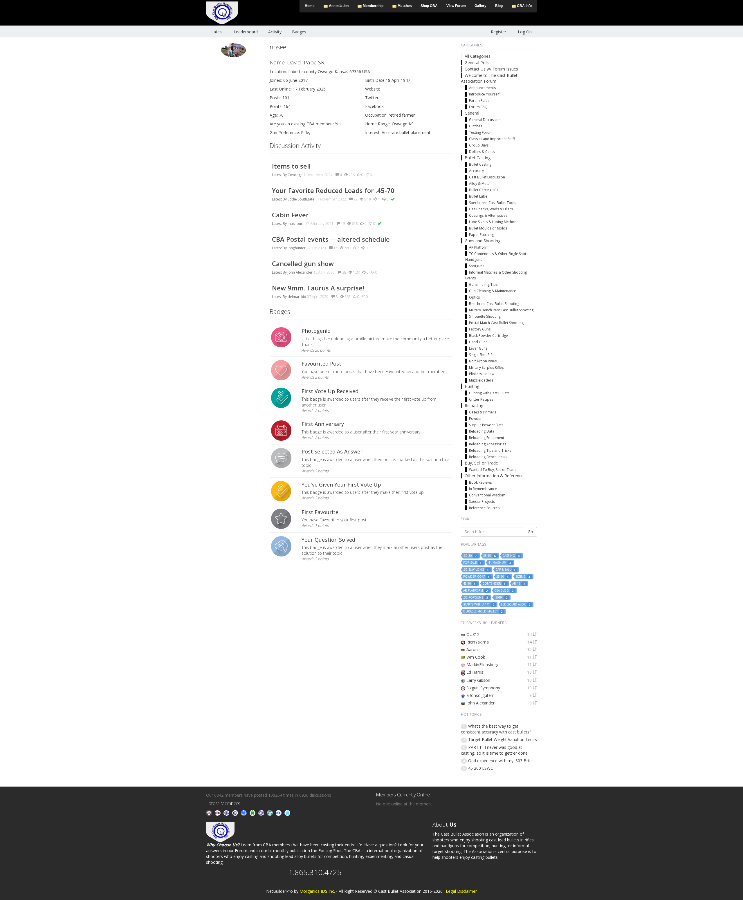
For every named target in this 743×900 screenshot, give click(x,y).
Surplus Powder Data (486, 424)
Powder (475, 418)
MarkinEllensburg (482, 664)
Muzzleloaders (481, 380)
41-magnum (499, 563)
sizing (522, 576)
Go (530, 531)
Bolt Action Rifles (483, 361)
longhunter (297, 247)
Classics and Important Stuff (492, 138)
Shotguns (476, 265)
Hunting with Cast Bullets (489, 393)
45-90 (469, 583)
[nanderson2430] (270, 812)
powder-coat (476, 576)
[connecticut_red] (261, 812)
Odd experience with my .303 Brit (499, 760)
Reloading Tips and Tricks (490, 450)
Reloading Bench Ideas (487, 456)
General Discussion (485, 119)
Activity (275, 32)
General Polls (477, 62)
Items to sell (291, 166)
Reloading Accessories (487, 444)
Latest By (279, 174)
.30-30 (470, 556)
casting (511, 556)
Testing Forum (481, 132)
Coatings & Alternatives (488, 215)
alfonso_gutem (480, 695)
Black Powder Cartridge (488, 335)
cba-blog (503, 590)
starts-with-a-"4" (478, 604)
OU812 (472, 634)
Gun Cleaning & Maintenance (492, 290)
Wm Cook (475, 657)
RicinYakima (477, 642)
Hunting (472, 386)
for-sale (472, 563)
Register (498, 32)
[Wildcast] (279, 812)
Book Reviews (480, 482)
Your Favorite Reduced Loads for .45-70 (333, 190)
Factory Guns (479, 329)
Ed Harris (474, 672)
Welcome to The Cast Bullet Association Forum (489, 78)
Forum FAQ (478, 106)
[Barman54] (287, 812)
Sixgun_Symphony (483, 688)
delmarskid (297, 296)
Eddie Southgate (301, 199)
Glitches (475, 126)
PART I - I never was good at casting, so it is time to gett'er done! (495, 750)
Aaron (472, 649)
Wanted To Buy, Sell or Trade (493, 469)
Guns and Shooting (482, 240)
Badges (299, 32)
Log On (525, 32)
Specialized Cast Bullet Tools (492, 202)
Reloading (474, 405)
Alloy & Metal (479, 183)
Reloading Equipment (486, 437)
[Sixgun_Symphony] (209, 812)
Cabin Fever (290, 214)
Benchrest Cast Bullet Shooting (494, 303)
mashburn (296, 223)
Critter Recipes (481, 399)
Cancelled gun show (303, 263)
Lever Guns (478, 348)
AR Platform (478, 247)
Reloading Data (481, 431)
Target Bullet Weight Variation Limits (502, 739)
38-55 (489, 556)
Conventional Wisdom (487, 495)
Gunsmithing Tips (483, 284)
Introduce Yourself (484, 94)
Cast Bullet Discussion (487, 177)
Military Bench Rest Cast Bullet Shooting (501, 310)
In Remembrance (483, 488)
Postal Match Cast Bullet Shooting (496, 322)
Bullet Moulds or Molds (488, 228)
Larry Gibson (478, 680)
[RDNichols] (235, 812)
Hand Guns (478, 341)
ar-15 (518, 583)
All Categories (477, 56)
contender (494, 583)
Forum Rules (479, 100)
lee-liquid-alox (515, 604)
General (472, 113)
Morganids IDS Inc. (317, 891)
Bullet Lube (478, 196)
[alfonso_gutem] (226, 812)
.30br (501, 597)
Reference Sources (484, 507)
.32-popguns (475, 597)
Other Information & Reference (494, 475)
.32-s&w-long (476, 570)
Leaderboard (246, 32)
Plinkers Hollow (481, 373)
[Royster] (244, 812)
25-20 (502, 576)
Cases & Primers (482, 412)
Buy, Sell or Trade (481, 463)
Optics (474, 297)
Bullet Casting (477, 157)
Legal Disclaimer (461, 891)
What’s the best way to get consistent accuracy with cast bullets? (496, 729)
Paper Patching (481, 234)
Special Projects (482, 501)
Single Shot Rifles (482, 354)
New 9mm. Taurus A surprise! (318, 287)
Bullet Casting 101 (483, 189)
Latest (217, 32)
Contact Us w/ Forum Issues (491, 69)
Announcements (482, 87)
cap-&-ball (505, 570)
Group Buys (478, 145)
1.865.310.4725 (315, 872)
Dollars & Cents (482, 151)
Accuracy (476, 170)
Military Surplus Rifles (486, 367)
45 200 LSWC (480, 768)
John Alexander (300, 272)
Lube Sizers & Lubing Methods (493, 221)
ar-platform (475, 590)
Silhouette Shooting (485, 316)
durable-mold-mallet (482, 611)
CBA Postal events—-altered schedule (331, 239)
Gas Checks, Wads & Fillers (491, 209)
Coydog (294, 174)
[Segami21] (218, 812)
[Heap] (253, 812)
